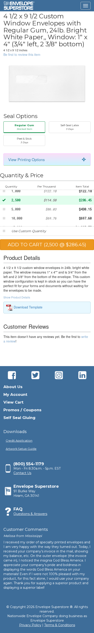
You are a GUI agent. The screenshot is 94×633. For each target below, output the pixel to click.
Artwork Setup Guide (21, 449)
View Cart (13, 402)
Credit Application (19, 440)
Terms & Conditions (59, 625)
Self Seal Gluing (19, 417)
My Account (15, 394)
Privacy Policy (30, 625)
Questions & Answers (30, 514)
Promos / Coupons (22, 410)
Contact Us (22, 473)
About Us (13, 386)
